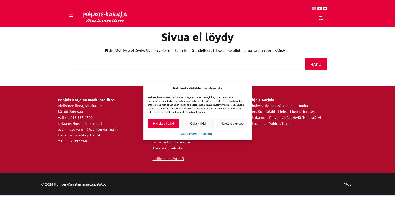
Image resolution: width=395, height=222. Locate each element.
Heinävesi (255, 105)
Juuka (303, 105)
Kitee (251, 111)
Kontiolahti (267, 111)
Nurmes (308, 111)
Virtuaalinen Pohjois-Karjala (270, 123)
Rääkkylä (293, 117)
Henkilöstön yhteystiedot (79, 135)
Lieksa (283, 111)
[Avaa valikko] (71, 16)
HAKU (316, 64)
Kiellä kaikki (198, 123)
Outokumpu (257, 117)
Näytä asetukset (232, 123)
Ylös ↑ (349, 184)
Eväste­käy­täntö (189, 133)
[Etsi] (321, 18)
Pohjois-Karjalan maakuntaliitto (80, 184)
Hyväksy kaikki (163, 123)
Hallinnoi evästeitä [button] (168, 158)
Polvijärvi (277, 117)
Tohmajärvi (311, 117)
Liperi (295, 111)
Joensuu (289, 105)
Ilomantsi (273, 105)
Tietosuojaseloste (167, 148)
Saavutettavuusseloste (171, 142)
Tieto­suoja (206, 133)
